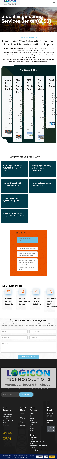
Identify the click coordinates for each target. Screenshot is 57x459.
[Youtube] (53, 427)
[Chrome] (53, 430)
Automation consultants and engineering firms (27, 254)
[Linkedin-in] (48, 430)
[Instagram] (50, 427)
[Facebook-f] (48, 427)
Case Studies (22, 417)
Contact (22, 425)
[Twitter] (50, 430)
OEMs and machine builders (25, 240)
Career (22, 414)
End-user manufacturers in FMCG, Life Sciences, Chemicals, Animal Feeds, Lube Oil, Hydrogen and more (27, 264)
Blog (21, 422)
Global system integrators (27, 248)
